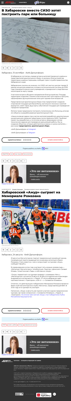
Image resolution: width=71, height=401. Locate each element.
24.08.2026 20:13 (6, 189)
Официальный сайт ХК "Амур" (10, 245)
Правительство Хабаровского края (12, 63)
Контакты (16, 360)
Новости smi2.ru (8, 184)
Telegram (31, 133)
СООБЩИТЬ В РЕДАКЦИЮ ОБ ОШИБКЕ (31, 360)
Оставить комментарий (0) (55, 140)
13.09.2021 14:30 (6, 7)
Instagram (32, 129)
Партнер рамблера (29, 394)
